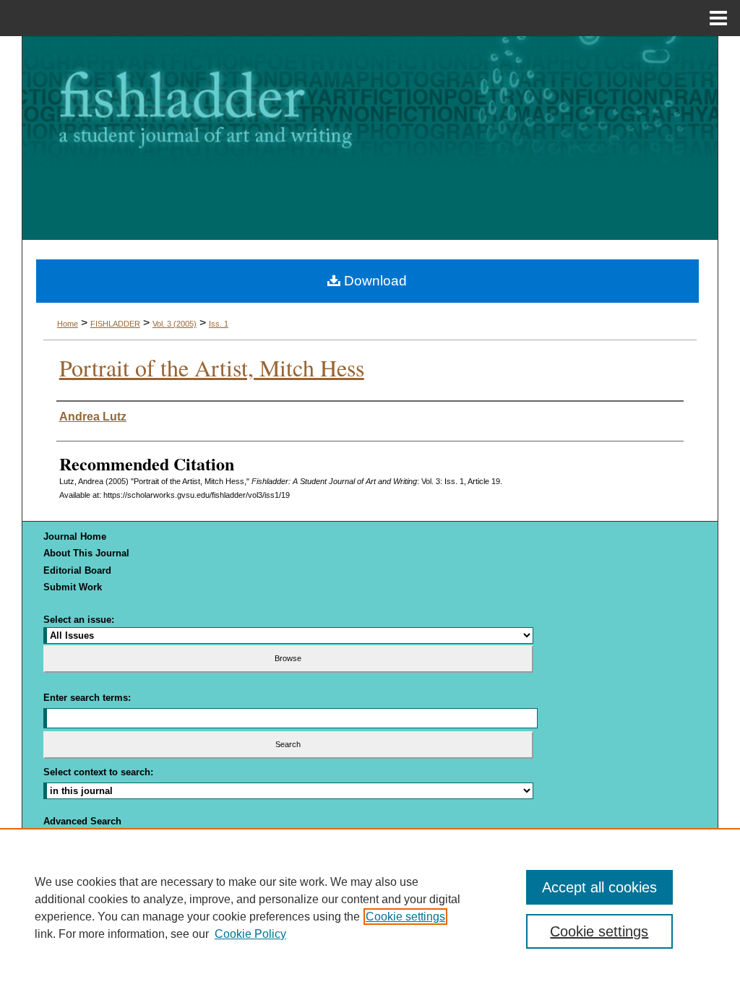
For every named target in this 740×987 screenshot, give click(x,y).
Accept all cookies (599, 887)
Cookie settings (405, 916)
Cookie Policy (250, 934)
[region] (370, 907)
